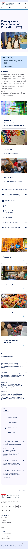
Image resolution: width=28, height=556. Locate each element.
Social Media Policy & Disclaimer (12, 546)
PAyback (3, 527)
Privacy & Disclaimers (11, 545)
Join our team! (7, 66)
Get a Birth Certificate (6, 522)
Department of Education (8, 7)
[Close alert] (25, 57)
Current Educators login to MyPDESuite (14, 181)
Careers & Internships (6, 533)
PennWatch (4, 536)
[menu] (25, 4)
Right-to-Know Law (5, 538)
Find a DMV (3, 520)
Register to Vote (5, 517)
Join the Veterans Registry (7, 525)
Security (2, 546)
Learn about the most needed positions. (13, 125)
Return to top (22, 490)
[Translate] (19, 4)
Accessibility (3, 545)
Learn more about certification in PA (12, 153)
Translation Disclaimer (21, 545)
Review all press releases (7, 356)
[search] (22, 4)
